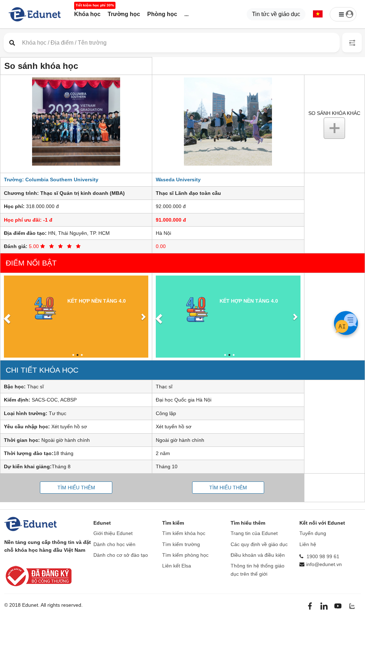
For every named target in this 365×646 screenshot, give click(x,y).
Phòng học (162, 14)
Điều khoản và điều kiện (258, 555)
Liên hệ (307, 544)
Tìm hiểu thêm (76, 487)
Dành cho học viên (114, 544)
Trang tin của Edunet (254, 533)
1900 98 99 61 (323, 556)
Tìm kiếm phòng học (185, 555)
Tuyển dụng (312, 533)
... (186, 14)
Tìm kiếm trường (181, 544)
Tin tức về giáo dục (276, 14)
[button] (317, 14)
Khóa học (87, 14)
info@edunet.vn (324, 564)
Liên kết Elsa (176, 566)
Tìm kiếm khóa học (183, 533)
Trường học (124, 14)
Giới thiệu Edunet (113, 533)
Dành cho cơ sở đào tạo (120, 555)
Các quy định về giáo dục (259, 544)
